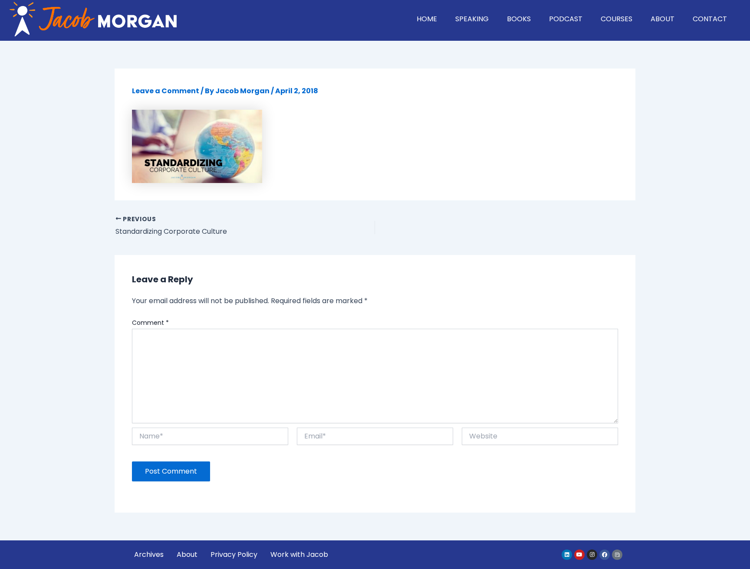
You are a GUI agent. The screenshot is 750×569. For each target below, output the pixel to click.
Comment (150, 322)
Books (519, 19)
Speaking (472, 19)
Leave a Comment (165, 91)
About (662, 19)
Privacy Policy (234, 554)
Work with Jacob (299, 554)
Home (427, 19)
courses (616, 19)
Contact (710, 19)
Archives (149, 554)
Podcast (565, 19)
